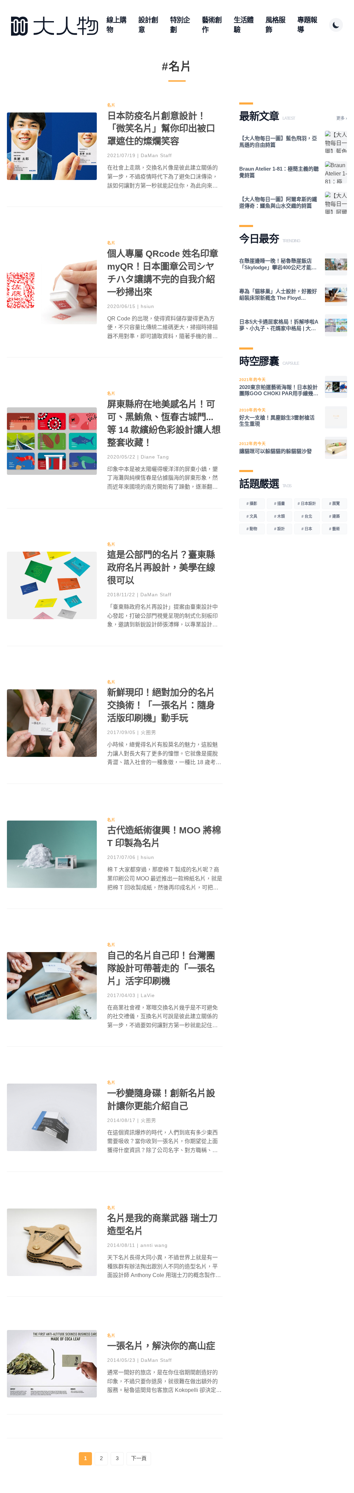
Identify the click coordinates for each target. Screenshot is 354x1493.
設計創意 (148, 25)
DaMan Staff (156, 155)
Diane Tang (155, 457)
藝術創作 (212, 25)
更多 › (341, 118)
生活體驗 (243, 25)
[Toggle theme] (336, 25)
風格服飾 (275, 25)
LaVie (148, 995)
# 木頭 (279, 516)
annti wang (154, 1245)
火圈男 (148, 732)
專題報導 (307, 25)
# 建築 (334, 516)
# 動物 (251, 529)
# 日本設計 (307, 503)
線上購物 (116, 25)
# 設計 (279, 529)
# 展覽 (334, 503)
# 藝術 (334, 529)
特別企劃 (180, 25)
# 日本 (306, 529)
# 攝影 (251, 503)
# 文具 (251, 516)
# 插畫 (279, 503)
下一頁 (139, 1458)
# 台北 (306, 516)
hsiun (147, 306)
